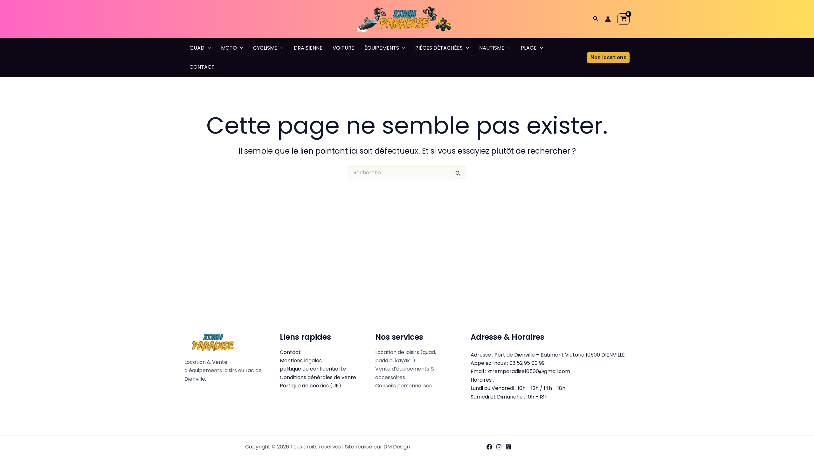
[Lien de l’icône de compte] (608, 19)
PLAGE (529, 48)
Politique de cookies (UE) (310, 385)
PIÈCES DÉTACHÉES (439, 48)
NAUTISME (491, 48)
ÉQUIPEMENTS (381, 48)
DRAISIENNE (308, 48)
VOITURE (343, 48)
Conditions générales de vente (318, 377)
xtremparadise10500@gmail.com (528, 371)
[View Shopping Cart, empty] (623, 19)
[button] (596, 19)
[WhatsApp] (508, 447)
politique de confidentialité (313, 368)
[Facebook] (489, 447)
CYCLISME (265, 48)
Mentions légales (301, 360)
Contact (290, 352)
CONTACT (202, 67)
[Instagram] (499, 447)
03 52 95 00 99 (527, 363)
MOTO (229, 48)
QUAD (197, 48)
